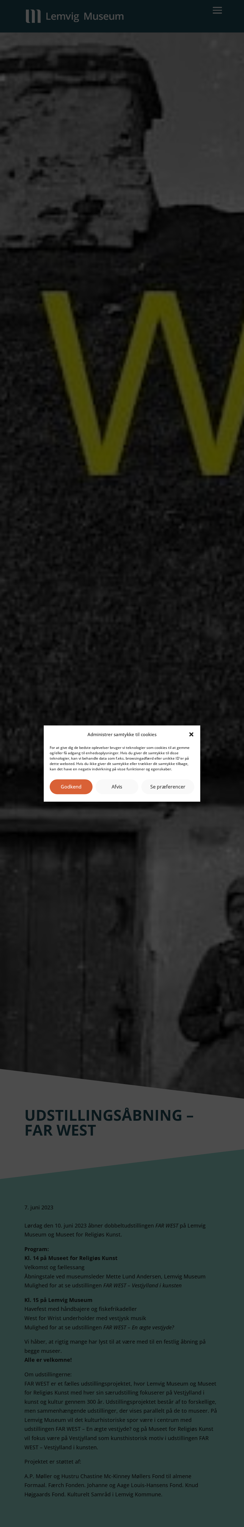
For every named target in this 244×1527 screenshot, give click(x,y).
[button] (191, 735)
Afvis (117, 786)
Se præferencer (167, 786)
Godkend (71, 786)
